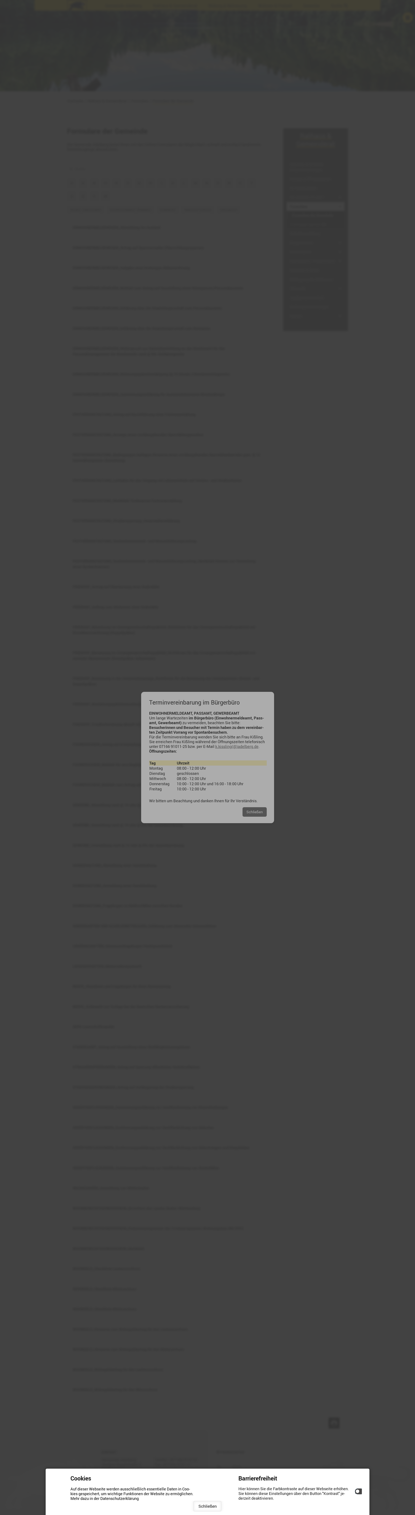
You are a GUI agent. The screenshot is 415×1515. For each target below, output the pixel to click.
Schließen (207, 1506)
